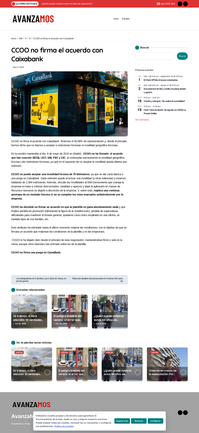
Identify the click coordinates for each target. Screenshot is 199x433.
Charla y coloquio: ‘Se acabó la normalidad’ (164, 101)
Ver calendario (142, 119)
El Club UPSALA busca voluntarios (161, 79)
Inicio (116, 19)
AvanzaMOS (26, 416)
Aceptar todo (122, 421)
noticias (19, 352)
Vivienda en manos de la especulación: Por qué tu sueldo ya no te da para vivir (163, 376)
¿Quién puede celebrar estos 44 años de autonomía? (109, 320)
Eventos (125, 19)
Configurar (155, 421)
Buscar (144, 47)
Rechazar (139, 421)
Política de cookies (64, 426)
